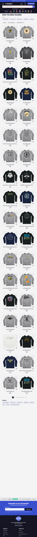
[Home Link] (8, 3)
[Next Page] (26, 397)
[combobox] (17, 7)
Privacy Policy (16, 511)
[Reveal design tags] (16, 38)
